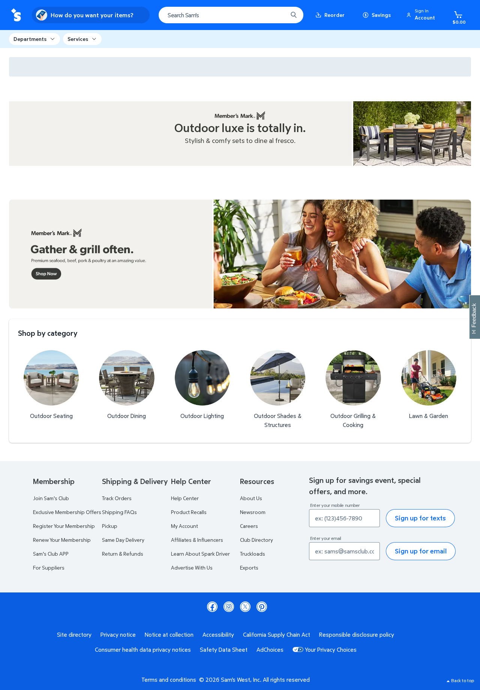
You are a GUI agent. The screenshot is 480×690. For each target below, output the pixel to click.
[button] (422, 15)
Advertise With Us (192, 567)
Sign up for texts (420, 518)
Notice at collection (169, 634)
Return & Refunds (122, 553)
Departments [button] (30, 38)
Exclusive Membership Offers (67, 512)
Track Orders (117, 498)
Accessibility (218, 634)
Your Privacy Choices (331, 649)
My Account (184, 525)
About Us (251, 498)
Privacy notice (118, 634)
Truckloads (252, 553)
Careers (249, 525)
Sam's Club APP (51, 553)
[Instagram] (228, 607)
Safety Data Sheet (224, 649)
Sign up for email (421, 551)
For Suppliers (48, 567)
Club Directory (256, 539)
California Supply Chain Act (276, 634)
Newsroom (253, 512)
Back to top (462, 680)
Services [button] (78, 38)
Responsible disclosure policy (356, 634)
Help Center (185, 498)
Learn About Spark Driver (200, 553)
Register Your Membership (64, 525)
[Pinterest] (261, 607)
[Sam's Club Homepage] (16, 15)
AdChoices (270, 649)
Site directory (74, 634)
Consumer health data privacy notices (143, 649)
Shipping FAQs (119, 512)
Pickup (109, 525)
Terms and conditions (168, 679)
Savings (381, 14)
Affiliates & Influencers (197, 539)
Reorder (334, 14)
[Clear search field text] (276, 15)
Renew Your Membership (62, 539)
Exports (249, 567)
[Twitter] (245, 607)
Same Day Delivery (123, 539)
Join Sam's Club (51, 498)
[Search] (294, 15)
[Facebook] (212, 607)
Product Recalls (189, 512)
